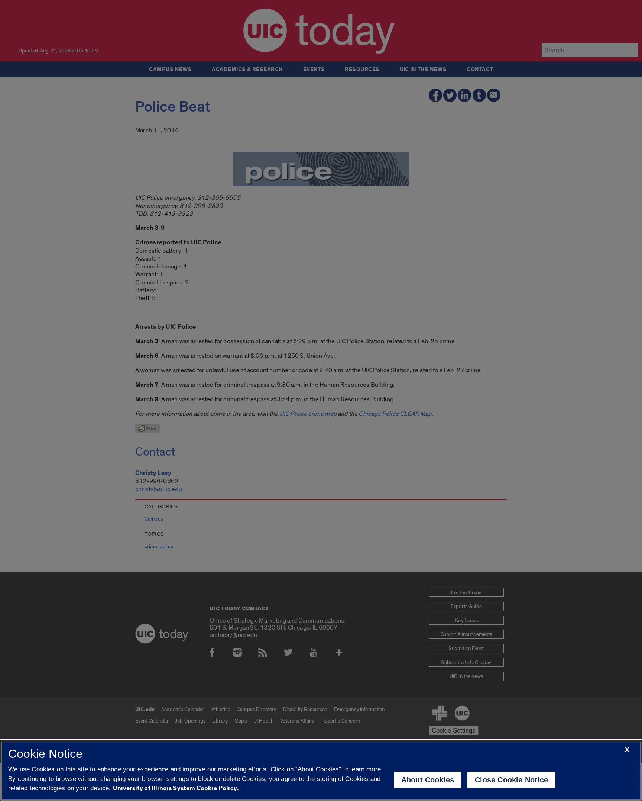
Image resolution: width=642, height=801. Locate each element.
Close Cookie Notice (511, 780)
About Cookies (427, 780)
